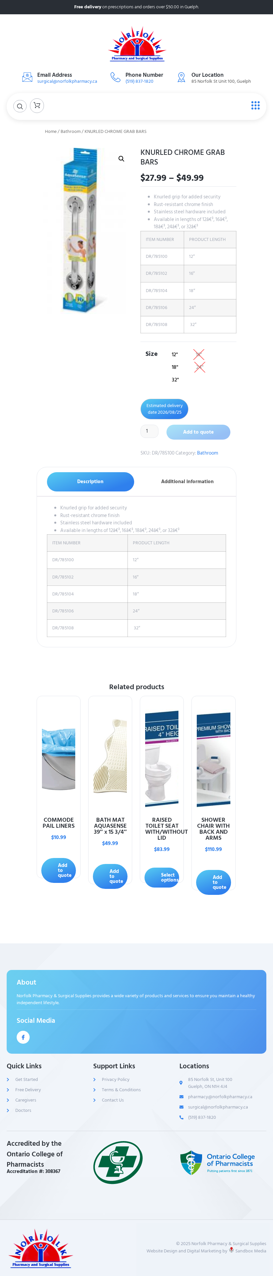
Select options (170, 877)
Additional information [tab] (187, 482)
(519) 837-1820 (139, 81)
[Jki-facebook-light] (23, 1037)
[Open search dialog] (20, 106)
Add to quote (198, 432)
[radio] (174, 355)
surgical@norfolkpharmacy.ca (67, 81)
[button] (122, 159)
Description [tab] (90, 482)
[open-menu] (254, 105)
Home (51, 131)
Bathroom (71, 131)
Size (151, 353)
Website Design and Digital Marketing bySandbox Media (206, 1250)
